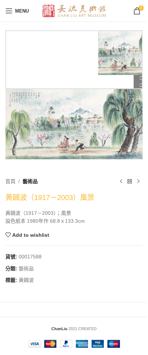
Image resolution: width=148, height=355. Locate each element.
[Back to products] (129, 181)
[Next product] (138, 181)
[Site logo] (74, 10)
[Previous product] (121, 181)
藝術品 (30, 181)
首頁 (10, 181)
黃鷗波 (26, 280)
